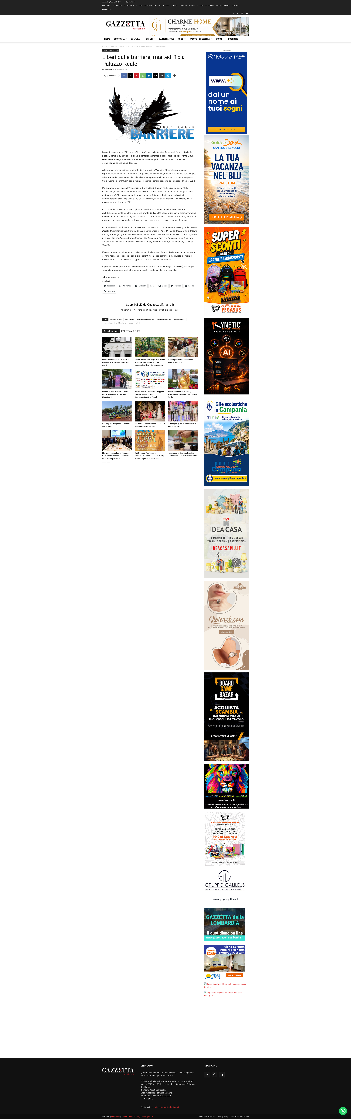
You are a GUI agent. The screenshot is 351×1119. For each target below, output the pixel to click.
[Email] (155, 75)
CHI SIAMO (106, 6)
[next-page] (108, 464)
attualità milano (116, 320)
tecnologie (137, 1116)
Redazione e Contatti (207, 1116)
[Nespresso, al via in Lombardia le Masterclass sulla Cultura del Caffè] (183, 440)
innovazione (115, 1116)
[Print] (162, 75)
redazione (108, 69)
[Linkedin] (247, 13)
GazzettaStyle (166, 39)
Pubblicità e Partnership (240, 1116)
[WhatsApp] (143, 75)
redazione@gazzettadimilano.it (165, 1107)
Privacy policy (223, 1116)
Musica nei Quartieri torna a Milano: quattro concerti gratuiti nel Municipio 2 (116, 394)
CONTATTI (235, 6)
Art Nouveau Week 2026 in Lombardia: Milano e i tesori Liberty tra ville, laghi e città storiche (149, 456)
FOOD (180, 39)
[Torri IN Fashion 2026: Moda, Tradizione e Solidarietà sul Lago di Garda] (183, 379)
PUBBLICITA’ (106, 9)
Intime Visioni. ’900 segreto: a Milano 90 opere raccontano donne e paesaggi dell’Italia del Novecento (150, 362)
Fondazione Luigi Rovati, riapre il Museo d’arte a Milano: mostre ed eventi (116, 362)
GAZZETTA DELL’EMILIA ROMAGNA (148, 6)
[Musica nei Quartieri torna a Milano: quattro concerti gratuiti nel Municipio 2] (117, 379)
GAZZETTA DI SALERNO (205, 6)
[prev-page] (104, 464)
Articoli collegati (111, 331)
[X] (130, 75)
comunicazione (127, 1116)
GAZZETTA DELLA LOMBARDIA (123, 6)
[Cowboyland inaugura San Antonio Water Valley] (117, 411)
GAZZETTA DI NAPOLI (187, 6)
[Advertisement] (226, 1029)
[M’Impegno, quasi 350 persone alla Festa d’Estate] (183, 411)
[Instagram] (242, 13)
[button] (233, 13)
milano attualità (179, 320)
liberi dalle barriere (164, 320)
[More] (174, 75)
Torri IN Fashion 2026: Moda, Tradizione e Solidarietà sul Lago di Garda (182, 394)
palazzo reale (133, 323)
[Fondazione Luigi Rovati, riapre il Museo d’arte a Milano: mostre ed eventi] (117, 347)
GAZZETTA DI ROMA (170, 6)
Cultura (135, 39)
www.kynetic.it (147, 1116)
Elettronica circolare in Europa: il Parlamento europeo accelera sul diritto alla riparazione (115, 456)
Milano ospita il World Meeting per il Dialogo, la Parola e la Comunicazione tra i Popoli (149, 394)
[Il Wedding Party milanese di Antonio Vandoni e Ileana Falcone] (150, 411)
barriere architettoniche (145, 320)
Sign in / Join (130, 2)
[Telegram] (168, 75)
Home (107, 39)
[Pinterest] (136, 75)
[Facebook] (238, 13)
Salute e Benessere (200, 39)
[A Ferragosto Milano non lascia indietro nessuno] (183, 347)
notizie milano (121, 323)
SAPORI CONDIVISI (222, 6)
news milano (108, 323)
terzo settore (129, 320)
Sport (219, 39)
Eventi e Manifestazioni (118, 46)
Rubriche (233, 39)
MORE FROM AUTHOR (130, 331)
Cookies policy (147, 1098)
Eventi (149, 39)
